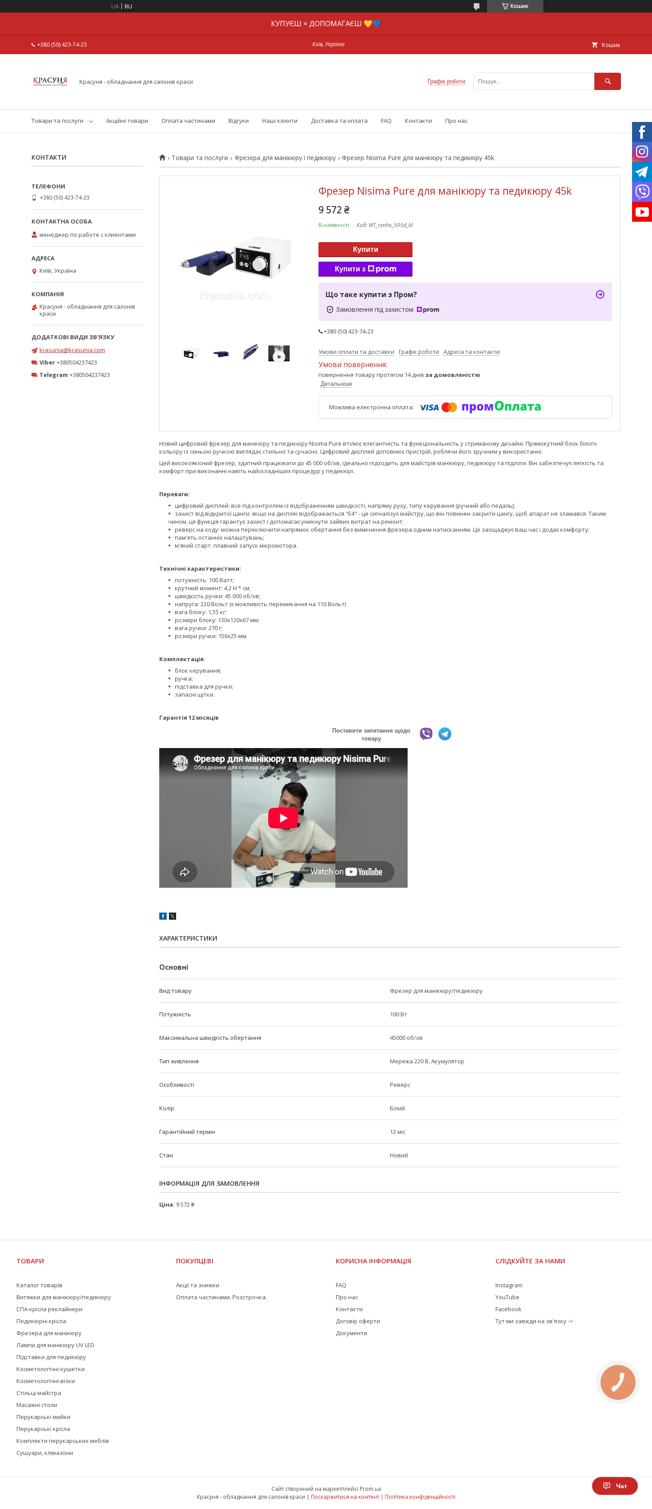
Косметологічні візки (45, 1381)
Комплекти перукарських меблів (62, 1441)
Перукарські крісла (43, 1429)
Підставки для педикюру (51, 1357)
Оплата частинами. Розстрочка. (221, 1297)
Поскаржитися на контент (345, 1497)
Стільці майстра (38, 1393)
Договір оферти (358, 1321)
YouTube (507, 1297)
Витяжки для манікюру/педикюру (63, 1297)
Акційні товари (127, 121)
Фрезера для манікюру (49, 1333)
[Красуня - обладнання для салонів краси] (50, 98)
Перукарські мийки (43, 1417)
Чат (621, 1485)
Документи (351, 1333)
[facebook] (163, 917)
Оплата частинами (188, 121)
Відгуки (238, 121)
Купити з (350, 269)
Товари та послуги (57, 121)
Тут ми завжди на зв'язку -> (534, 1321)
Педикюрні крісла (41, 1321)
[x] (172, 917)
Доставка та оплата (339, 121)
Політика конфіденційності (420, 1497)
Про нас (456, 121)
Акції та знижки (197, 1285)
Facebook (508, 1309)
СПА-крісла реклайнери (49, 1309)
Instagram (508, 1285)
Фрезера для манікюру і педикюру (285, 157)
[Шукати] (607, 81)
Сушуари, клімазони (44, 1453)
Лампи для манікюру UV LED (55, 1345)
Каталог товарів (39, 1285)
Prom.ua (370, 1489)
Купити (365, 249)
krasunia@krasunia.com (72, 349)
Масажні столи (36, 1405)
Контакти (418, 121)
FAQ (386, 121)
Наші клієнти (280, 121)
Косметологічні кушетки (50, 1369)
